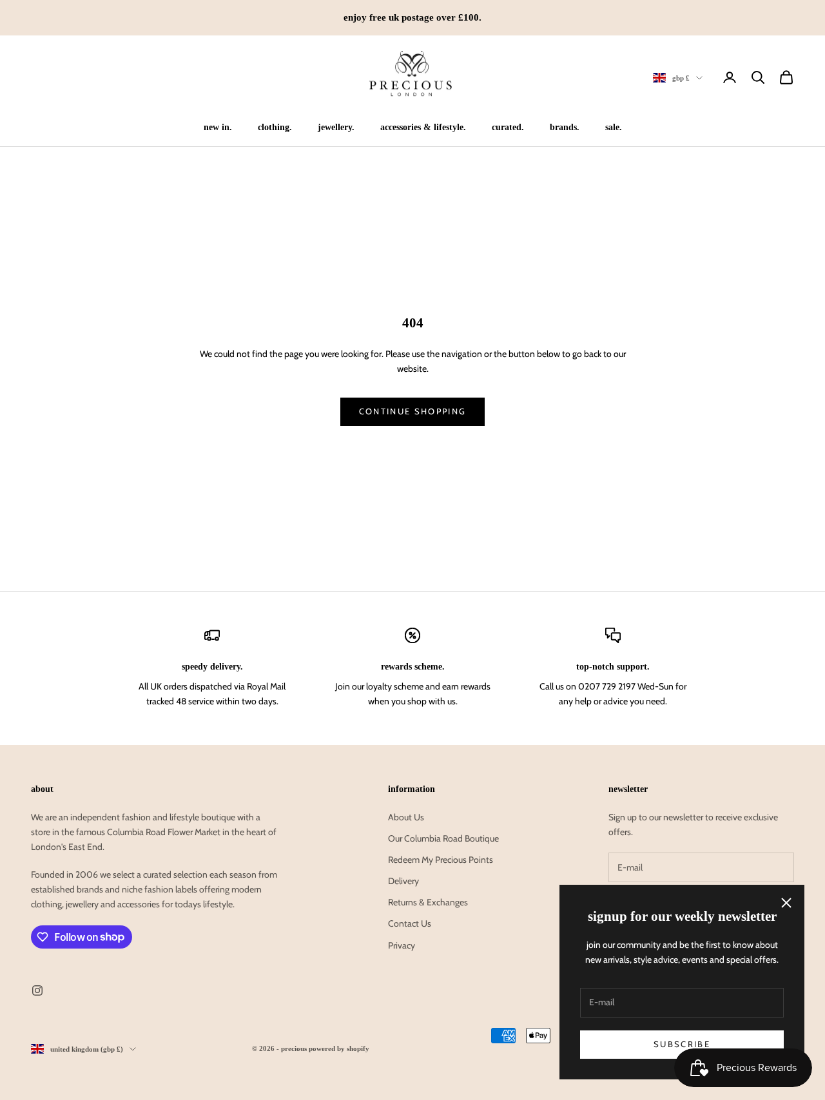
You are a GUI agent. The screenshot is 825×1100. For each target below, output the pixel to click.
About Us (406, 817)
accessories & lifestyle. (423, 127)
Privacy (401, 945)
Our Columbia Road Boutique (443, 838)
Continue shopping (413, 411)
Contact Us (409, 923)
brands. (564, 127)
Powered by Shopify (339, 1048)
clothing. (275, 127)
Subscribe (682, 1044)
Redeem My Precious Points (440, 859)
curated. (508, 127)
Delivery (403, 881)
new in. (218, 127)
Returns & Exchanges (428, 902)
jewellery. (336, 127)
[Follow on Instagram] (37, 990)
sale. (613, 127)
